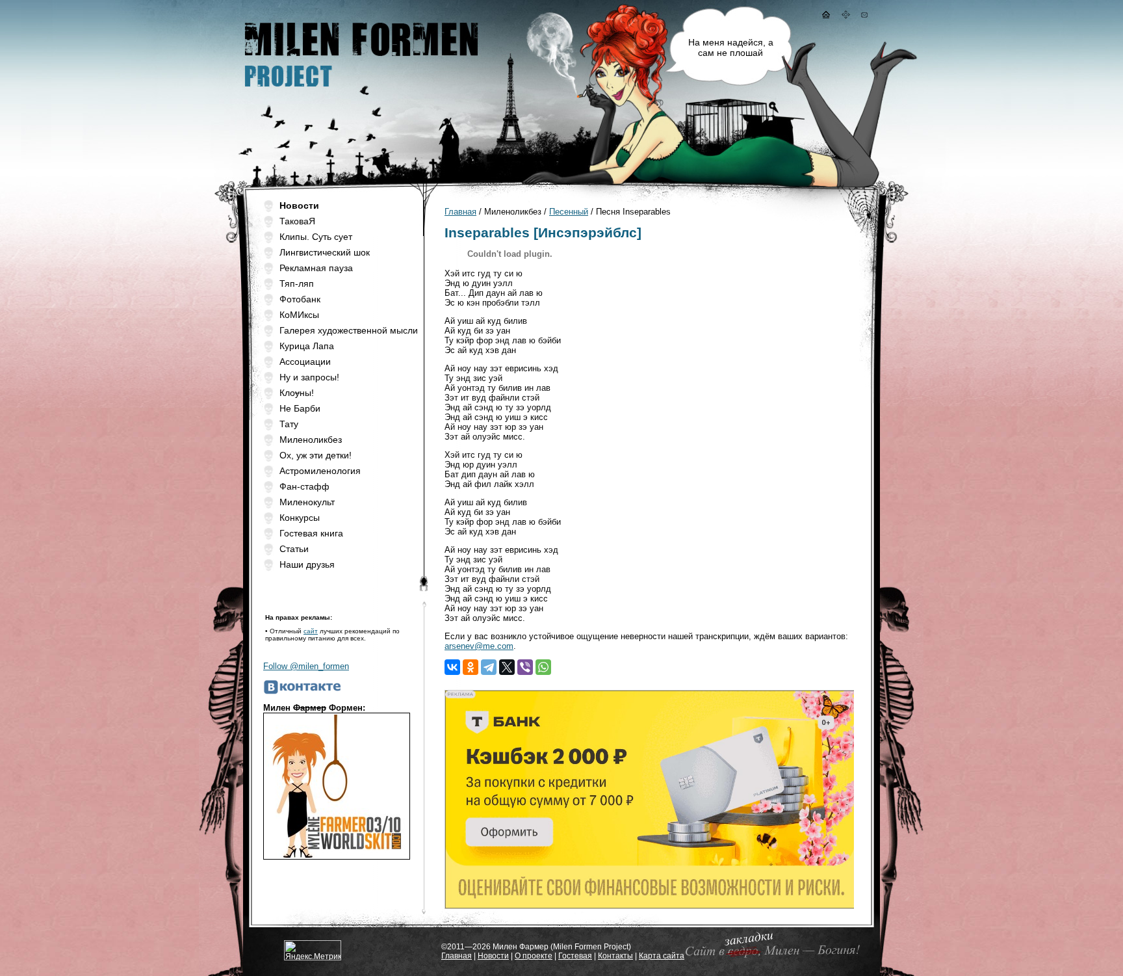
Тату (288, 424)
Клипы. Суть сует (315, 236)
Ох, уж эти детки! (315, 455)
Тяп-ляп (296, 283)
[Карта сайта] (846, 16)
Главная (460, 212)
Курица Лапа (306, 346)
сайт (310, 631)
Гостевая (575, 955)
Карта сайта (661, 955)
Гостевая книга (311, 533)
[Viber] (525, 667)
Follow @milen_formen (306, 666)
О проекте (533, 955)
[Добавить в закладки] (770, 957)
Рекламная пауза (316, 268)
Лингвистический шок (324, 252)
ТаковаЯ (297, 221)
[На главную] (825, 16)
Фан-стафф (304, 486)
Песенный (568, 212)
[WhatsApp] (543, 667)
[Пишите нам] (864, 16)
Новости (493, 955)
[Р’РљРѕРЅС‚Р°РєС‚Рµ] (452, 667)
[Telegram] (489, 667)
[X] (507, 667)
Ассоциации (305, 361)
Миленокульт (307, 502)
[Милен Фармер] (360, 91)
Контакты (615, 955)
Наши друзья (307, 564)
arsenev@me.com (479, 646)
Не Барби (299, 408)
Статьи (294, 549)
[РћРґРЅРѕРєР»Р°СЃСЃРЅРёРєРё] (470, 667)
